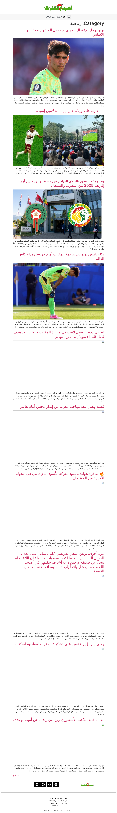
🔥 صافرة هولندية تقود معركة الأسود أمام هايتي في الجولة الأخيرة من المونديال (60, 475)
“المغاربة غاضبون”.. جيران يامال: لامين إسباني (69, 110)
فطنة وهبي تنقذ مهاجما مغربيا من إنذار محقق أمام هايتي (62, 406)
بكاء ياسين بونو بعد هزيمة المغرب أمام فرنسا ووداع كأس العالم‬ (61, 256)
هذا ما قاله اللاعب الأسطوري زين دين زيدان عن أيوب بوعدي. (58, 719)
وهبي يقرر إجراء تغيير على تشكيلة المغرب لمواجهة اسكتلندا (58, 644)
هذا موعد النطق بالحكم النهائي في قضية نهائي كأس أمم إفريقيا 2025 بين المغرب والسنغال (62, 183)
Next (16, 776)
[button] (69, 17)
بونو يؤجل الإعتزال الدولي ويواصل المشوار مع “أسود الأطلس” (64, 32)
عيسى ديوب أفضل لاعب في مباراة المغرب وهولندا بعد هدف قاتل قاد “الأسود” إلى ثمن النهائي (58, 334)
